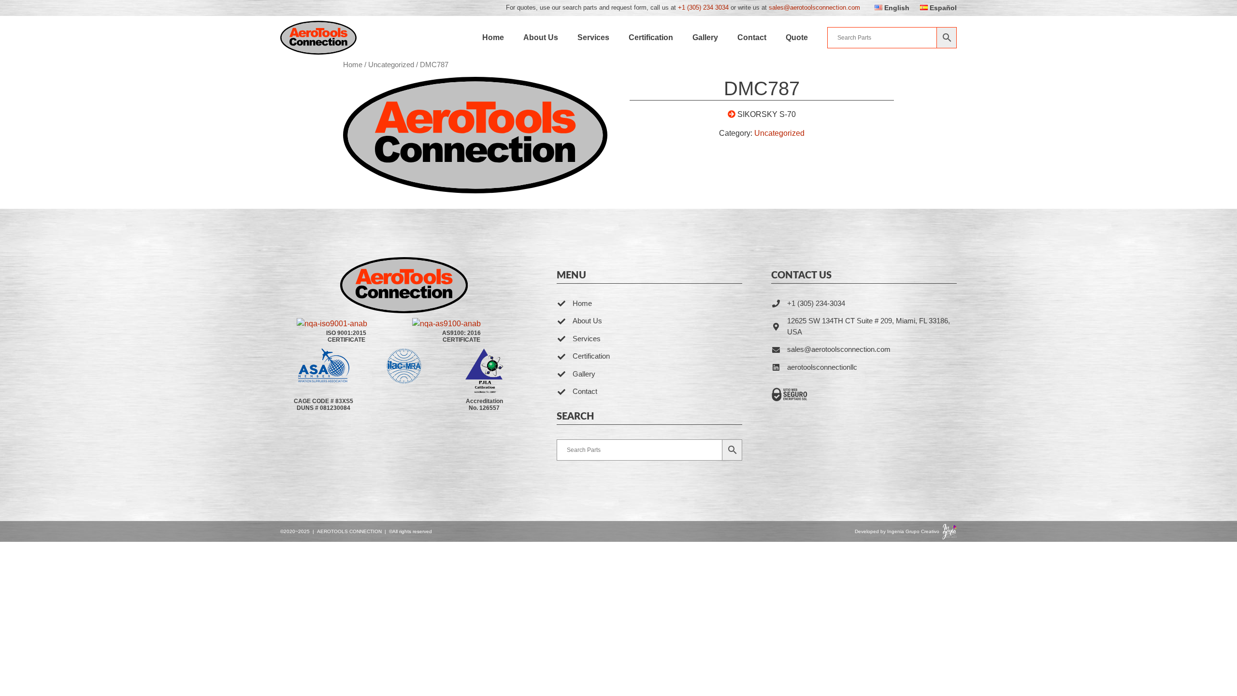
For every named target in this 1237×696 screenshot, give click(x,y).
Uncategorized (391, 65)
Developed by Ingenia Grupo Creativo (897, 531)
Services (593, 37)
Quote (797, 37)
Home (493, 37)
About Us (540, 37)
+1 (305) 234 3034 (703, 7)
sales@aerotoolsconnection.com (814, 7)
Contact (751, 37)
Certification (651, 37)
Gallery (705, 37)
